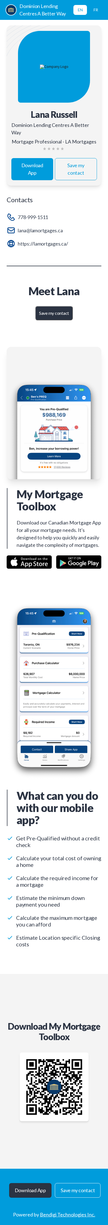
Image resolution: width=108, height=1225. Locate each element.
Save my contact (75, 169)
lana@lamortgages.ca (40, 230)
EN (80, 9)
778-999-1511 (33, 217)
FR (96, 9)
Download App (32, 169)
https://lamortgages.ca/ (43, 244)
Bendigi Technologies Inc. (67, 1214)
